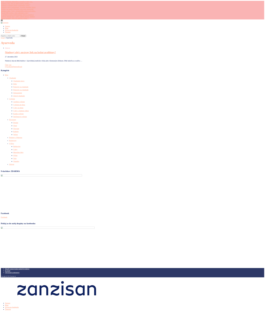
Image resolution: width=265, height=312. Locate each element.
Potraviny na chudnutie (20, 87)
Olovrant (16, 129)
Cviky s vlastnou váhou (21, 111)
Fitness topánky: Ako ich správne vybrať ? (15, 18)
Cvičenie (12, 99)
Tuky (15, 158)
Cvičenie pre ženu (19, 105)
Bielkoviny (16, 146)
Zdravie (11, 164)
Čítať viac (8, 65)
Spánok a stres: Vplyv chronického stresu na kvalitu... (18, 11)
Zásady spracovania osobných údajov (17, 269)
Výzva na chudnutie (11, 30)
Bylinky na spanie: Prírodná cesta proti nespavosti (17, 9)
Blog (6, 28)
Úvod (3, 38)
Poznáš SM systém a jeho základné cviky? (14, 13)
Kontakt (7, 271)
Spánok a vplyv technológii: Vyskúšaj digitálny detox (18, 7)
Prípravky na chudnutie (20, 90)
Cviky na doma (18, 108)
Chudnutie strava (18, 81)
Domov (7, 26)
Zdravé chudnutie (19, 96)
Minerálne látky (18, 152)
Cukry (15, 149)
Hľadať (23, 36)
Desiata (15, 123)
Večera (15, 134)
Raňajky (16, 131)
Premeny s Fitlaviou (15, 137)
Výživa (11, 143)
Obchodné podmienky (12, 273)
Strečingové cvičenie (20, 117)
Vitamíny (16, 161)
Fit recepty (12, 120)
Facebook (4, 217)
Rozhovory (12, 140)
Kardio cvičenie (18, 114)
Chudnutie (12, 78)
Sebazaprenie (17, 93)
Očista (15, 155)
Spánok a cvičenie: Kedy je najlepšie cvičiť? (15, 5)
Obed (15, 126)
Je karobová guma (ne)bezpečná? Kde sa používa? (17, 15)
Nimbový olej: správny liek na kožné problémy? (30, 52)
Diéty (15, 84)
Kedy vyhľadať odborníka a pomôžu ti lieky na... (17, 2)
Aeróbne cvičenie (19, 102)
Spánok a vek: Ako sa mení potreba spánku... (15, 3)
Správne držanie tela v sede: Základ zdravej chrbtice (18, 16)
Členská (7, 32)
